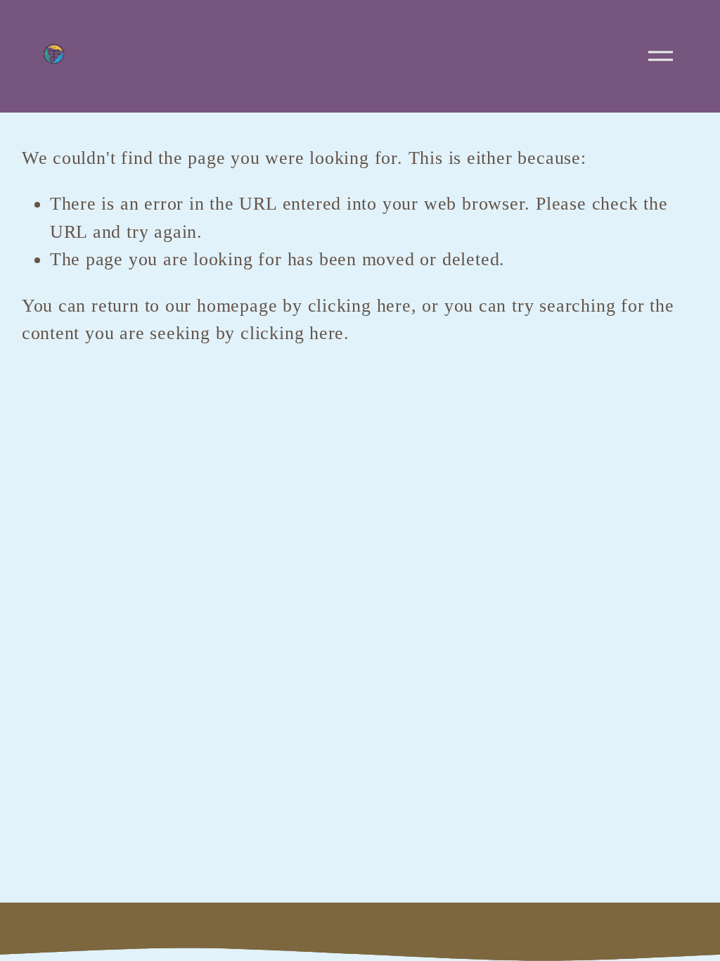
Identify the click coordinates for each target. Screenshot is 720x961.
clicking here (359, 305)
